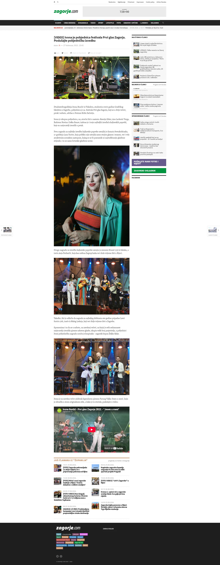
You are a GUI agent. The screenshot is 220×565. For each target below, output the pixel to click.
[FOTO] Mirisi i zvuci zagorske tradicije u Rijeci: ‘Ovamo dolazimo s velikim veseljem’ (74, 482)
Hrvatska (73, 537)
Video (93, 23)
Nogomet (81, 540)
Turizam (71, 545)
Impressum (140, 2)
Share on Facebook (79, 53)
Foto (119, 23)
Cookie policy (150, 2)
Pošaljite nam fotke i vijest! (146, 162)
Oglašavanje (121, 2)
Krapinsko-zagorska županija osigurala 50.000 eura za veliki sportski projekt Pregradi (112, 469)
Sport (100, 23)
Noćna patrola (61, 545)
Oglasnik (155, 23)
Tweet (65, 53)
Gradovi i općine (131, 23)
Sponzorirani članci (63, 540)
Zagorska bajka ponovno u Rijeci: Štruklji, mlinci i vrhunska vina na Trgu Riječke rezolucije (114, 507)
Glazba (73, 540)
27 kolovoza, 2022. (70, 45)
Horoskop (83, 534)
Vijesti (58, 23)
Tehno (85, 545)
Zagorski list (79, 543)
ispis (57, 53)
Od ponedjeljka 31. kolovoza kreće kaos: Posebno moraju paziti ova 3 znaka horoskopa (79, 28)
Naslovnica (112, 2)
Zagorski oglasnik (144, 170)
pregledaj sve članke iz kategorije (118, 460)
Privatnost (131, 2)
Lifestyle (110, 23)
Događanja (83, 23)
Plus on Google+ (96, 53)
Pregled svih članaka (159, 84)
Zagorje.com (66, 11)
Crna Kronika (69, 23)
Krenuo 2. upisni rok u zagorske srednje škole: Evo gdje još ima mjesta (113, 493)
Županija (65, 537)
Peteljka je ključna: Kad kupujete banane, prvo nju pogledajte (153, 28)
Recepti (80, 537)
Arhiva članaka (161, 2)
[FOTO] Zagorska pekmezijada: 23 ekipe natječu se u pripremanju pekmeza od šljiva (75, 469)
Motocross (60, 543)
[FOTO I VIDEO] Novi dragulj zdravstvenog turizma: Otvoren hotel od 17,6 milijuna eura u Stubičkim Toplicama (71, 496)
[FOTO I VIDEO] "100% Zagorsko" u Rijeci (115, 481)
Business (78, 545)
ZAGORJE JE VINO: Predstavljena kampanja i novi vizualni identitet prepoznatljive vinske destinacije (76, 511)
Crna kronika (66, 534)
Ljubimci (144, 23)
